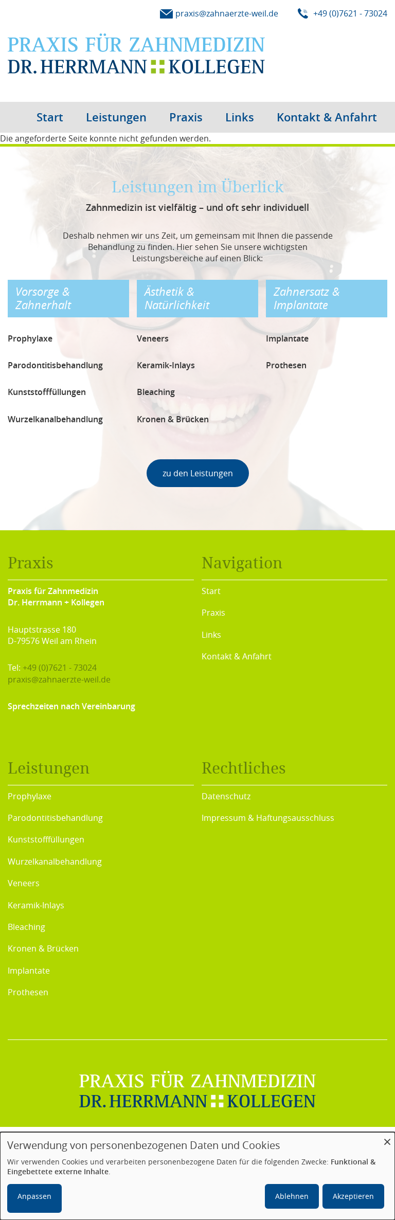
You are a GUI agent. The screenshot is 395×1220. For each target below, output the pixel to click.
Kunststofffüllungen (46, 839)
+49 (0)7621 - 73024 (60, 667)
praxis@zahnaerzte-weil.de (59, 679)
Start (50, 117)
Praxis (186, 117)
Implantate (29, 970)
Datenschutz (226, 796)
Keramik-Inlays (36, 905)
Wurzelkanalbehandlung (55, 861)
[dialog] (197, 1176)
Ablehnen (292, 1196)
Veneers (24, 883)
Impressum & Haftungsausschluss (268, 817)
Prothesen (28, 992)
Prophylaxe (29, 796)
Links (239, 117)
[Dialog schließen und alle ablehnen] (387, 1138)
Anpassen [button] (34, 1196)
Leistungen (116, 117)
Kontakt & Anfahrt (327, 117)
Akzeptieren (353, 1196)
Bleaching (26, 926)
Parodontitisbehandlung (55, 817)
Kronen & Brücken (43, 948)
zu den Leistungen (198, 473)
